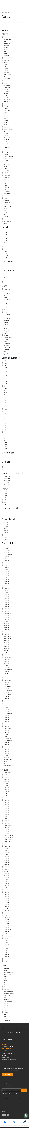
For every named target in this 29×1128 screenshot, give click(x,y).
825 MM (6, 745)
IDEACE (6, 102)
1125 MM (7, 561)
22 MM (6, 592)
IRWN (5, 123)
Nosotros (9, 1029)
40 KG (5, 247)
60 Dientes (7, 308)
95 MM (6, 961)
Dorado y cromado (9, 993)
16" (5, 428)
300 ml (6, 530)
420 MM (6, 663)
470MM (6, 674)
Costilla (6, 326)
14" (5, 423)
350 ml (6, 533)
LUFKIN (6, 135)
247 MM (6, 858)
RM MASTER (7, 221)
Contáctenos (7, 1074)
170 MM (6, 823)
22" (5, 436)
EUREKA (6, 83)
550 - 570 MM (8, 686)
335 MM (6, 630)
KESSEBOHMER (8, 129)
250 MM (6, 604)
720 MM (6, 726)
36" (5, 440)
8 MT (5, 312)
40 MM (6, 653)
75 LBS (6, 255)
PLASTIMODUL (8, 156)
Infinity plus (7, 343)
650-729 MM (7, 917)
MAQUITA (7, 137)
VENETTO (7, 194)
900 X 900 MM (8, 759)
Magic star (7, 347)
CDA (5, 62)
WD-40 (6, 204)
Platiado (6, 1012)
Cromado (6, 989)
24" (5, 438)
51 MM (6, 950)
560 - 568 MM (8, 690)
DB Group (6, 72)
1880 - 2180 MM (8, 837)
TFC (5, 189)
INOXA (6, 116)
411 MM (6, 875)
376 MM (6, 646)
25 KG (5, 240)
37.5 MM (6, 871)
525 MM (6, 898)
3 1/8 (5, 392)
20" (5, 434)
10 (4, 511)
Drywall (6, 333)
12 (4, 273)
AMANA (6, 45)
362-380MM (7, 638)
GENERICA (7, 97)
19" (5, 432)
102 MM (6, 552)
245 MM (6, 602)
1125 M (6, 558)
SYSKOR (6, 187)
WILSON (6, 208)
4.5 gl (5, 467)
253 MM (6, 607)
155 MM (6, 581)
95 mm (6, 763)
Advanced (6, 320)
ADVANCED (7, 39)
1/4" (5, 365)
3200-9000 (7, 480)
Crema (5, 987)
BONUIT (6, 56)
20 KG (5, 238)
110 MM (6, 556)
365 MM (6, 642)
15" (5, 425)
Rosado (6, 1018)
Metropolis (7, 349)
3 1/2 (5, 390)
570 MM (6, 701)
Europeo (6, 335)
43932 (5, 446)
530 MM (6, 900)
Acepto (10, 1093)
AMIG (5, 212)
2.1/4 (5, 384)
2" (4, 379)
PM (5, 219)
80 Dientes (7, 314)
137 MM (6, 573)
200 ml (6, 522)
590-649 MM (7, 911)
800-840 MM (7, 738)
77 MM (6, 734)
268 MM (6, 615)
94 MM (6, 761)
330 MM (6, 628)
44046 (5, 448)
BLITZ (5, 51)
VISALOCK (7, 200)
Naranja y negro (8, 1005)
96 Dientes (7, 318)
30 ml (5, 528)
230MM (6, 854)
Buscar (14, 1122)
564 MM (6, 696)
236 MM (6, 598)
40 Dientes (7, 299)
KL (4, 131)
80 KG (5, 257)
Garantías (15, 1032)
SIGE (5, 181)
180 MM (6, 831)
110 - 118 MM (8, 554)
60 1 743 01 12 (6, 1055)
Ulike (5, 223)
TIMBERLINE (8, 191)
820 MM (6, 742)
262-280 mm (7, 613)
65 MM (6, 915)
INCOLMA (7, 110)
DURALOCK (7, 79)
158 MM (6, 584)
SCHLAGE (7, 175)
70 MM (6, 724)
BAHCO (6, 49)
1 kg (5, 230)
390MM (6, 650)
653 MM (6, 717)
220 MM (6, 594)
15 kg (5, 236)
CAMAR (6, 60)
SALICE (6, 173)
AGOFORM (7, 43)
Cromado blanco (8, 991)
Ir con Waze (5, 1098)
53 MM (6, 783)
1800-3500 (7, 478)
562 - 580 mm (7, 694)
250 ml (6, 524)
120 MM (6, 804)
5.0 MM (6, 455)
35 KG (5, 245)
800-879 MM (7, 929)
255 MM (6, 609)
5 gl (5, 469)
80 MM (6, 798)
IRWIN (6, 120)
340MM (6, 632)
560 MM (6, 692)
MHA (5, 141)
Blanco (6, 982)
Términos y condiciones (13, 1093)
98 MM (6, 942)
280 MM (6, 617)
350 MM (6, 634)
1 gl (5, 465)
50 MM (6, 793)
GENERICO (7, 99)
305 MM (6, 865)
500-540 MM (7, 678)
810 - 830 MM (8, 740)
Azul (5, 978)
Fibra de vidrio (8, 337)
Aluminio (6, 968)
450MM (6, 665)
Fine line (6, 339)
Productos (16, 1029)
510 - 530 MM (8, 680)
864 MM (6, 753)
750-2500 (6, 482)
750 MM (6, 730)
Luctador (6, 345)
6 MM (5, 705)
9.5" (5, 417)
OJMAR (6, 150)
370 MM (6, 644)
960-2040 (6, 484)
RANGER (6, 164)
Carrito (22, 1121)
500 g (5, 251)
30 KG (5, 243)
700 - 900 (6, 919)
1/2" (5, 361)
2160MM (6, 850)
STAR (5, 185)
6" (4, 407)
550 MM (6, 688)
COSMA (6, 68)
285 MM (6, 862)
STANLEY (6, 183)
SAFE (5, 169)
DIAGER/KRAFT (8, 74)
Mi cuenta (5, 1122)
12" (5, 421)
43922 (5, 444)
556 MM (6, 787)
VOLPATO (7, 202)
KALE (5, 125)
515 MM (6, 894)
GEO (5, 215)
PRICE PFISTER (8, 158)
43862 (5, 442)
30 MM (6, 621)
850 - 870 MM (8, 747)
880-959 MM (7, 938)
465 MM (6, 671)
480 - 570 (6, 886)
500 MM (6, 892)
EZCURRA (7, 87)
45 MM (6, 881)
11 (4, 291)
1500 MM (7, 821)
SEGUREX (6, 177)
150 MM (6, 812)
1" (4, 369)
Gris (5, 997)
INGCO (6, 114)
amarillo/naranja (8, 972)
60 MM (6, 707)
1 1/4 (5, 363)
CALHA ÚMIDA (8, 58)
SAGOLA (6, 171)
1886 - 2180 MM (8, 844)
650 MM (6, 715)
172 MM (6, 827)
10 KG (5, 232)
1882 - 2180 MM (8, 840)
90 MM (6, 755)
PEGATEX (7, 154)
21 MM (6, 775)
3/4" (5, 386)
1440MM (6, 816)
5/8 (5, 400)
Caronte (6, 324)
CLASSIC (6, 66)
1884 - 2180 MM (8, 842)
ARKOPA (6, 47)
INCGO (6, 108)
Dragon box (7, 331)
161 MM (6, 814)
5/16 (5, 402)
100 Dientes (7, 289)
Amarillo (6, 970)
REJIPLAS (6, 166)
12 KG (5, 234)
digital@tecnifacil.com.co (9, 1059)
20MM (6, 590)
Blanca (6, 980)
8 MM (5, 736)
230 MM (6, 596)
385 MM (6, 648)
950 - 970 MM (8, 766)
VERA (5, 196)
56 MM (6, 952)
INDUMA (6, 112)
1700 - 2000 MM (8, 825)
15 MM (6, 577)
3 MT (5, 297)
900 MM (6, 757)
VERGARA (7, 198)
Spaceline (6, 354)
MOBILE (6, 143)
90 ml (5, 537)
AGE (5, 41)
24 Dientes (7, 293)
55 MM (6, 785)
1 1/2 (5, 371)
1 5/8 (5, 375)
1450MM (6, 819)
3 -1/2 (5, 388)
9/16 (5, 413)
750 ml (6, 535)
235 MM (6, 856)
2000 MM (7, 588)
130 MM (6, 571)
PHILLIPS (6, 217)
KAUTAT (6, 127)
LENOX (6, 133)
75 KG (5, 253)
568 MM (6, 791)
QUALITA (6, 160)
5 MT (5, 303)
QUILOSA (6, 162)
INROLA (6, 118)
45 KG (5, 249)
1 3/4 (5, 367)
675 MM (6, 722)
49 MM (6, 888)
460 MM (6, 667)
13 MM (6, 569)
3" (4, 394)
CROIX (6, 70)
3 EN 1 (5, 37)
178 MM (6, 586)
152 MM (6, 579)
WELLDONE (7, 206)
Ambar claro (7, 974)
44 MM (6, 879)
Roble (5, 1014)
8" (4, 411)
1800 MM (7, 833)
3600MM (6, 869)
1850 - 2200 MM (8, 835)
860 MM (6, 751)
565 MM (6, 699)
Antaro (6, 322)
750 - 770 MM (8, 728)
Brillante (6, 985)
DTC (5, 77)
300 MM (6, 623)
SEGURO (6, 179)
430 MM (6, 877)
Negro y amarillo (8, 1010)
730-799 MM (7, 923)
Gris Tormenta (8, 1001)
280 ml (6, 526)
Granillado (7, 995)
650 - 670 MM (8, 713)
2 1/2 (5, 381)
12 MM (6, 565)
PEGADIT (6, 152)
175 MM (6, 829)
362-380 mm (7, 636)
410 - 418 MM (8, 657)
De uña (6, 328)
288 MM (6, 619)
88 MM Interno (8, 936)
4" (4, 398)
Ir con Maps (18, 1098)
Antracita (6, 976)
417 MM (6, 661)
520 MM (6, 682)
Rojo (5, 1016)
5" (4, 405)
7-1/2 (5, 409)
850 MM (6, 749)
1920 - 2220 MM (8, 773)
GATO (5, 95)
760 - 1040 (7, 925)
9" (4, 415)
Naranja (6, 1003)
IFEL (5, 104)
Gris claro (6, 999)
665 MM (6, 720)
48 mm (6, 676)
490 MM (6, 890)
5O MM (6, 703)
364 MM (6, 640)
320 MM (6, 625)
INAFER (6, 106)
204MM (6, 848)
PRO (5, 351)
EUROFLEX (7, 85)
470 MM (6, 883)
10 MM (6, 548)
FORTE (6, 89)
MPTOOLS (7, 148)
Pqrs (9, 1032)
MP (5, 145)
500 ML (6, 539)
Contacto (23, 1029)
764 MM (6, 732)
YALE (5, 210)
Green (5, 341)
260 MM (6, 611)
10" (5, 419)
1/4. (5, 502)
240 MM (6, 600)
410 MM (6, 659)
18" (5, 430)
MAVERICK (7, 139)
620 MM (6, 711)
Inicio (4, 12)
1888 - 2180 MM (8, 846)
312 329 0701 (5, 1057)
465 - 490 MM (8, 669)
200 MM (6, 927)
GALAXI (6, 93)
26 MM (6, 777)
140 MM (6, 575)
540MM (6, 684)
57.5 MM (6, 908)
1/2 (5, 498)
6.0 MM (6, 458)
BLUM (6, 53)
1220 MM (7, 567)
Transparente (7, 1020)
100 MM (6, 550)
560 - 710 (6, 902)
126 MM (6, 806)
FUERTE (6, 91)
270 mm (6, 946)
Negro (5, 1008)
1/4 (5, 500)
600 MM (6, 709)
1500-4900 (7, 476)
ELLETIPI (6, 81)
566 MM (6, 906)
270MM (6, 948)
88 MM (6, 934)
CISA (5, 64)
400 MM (6, 655)
